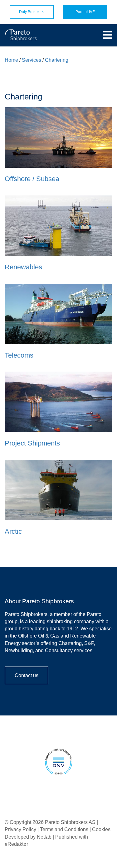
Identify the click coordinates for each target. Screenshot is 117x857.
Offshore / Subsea (32, 179)
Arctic (13, 531)
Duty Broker (29, 12)
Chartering (56, 60)
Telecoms (19, 355)
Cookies (101, 829)
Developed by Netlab (28, 837)
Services (31, 60)
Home (11, 60)
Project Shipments (32, 443)
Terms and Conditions (64, 829)
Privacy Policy (20, 829)
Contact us (26, 675)
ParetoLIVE (85, 12)
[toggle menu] (107, 35)
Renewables (23, 267)
